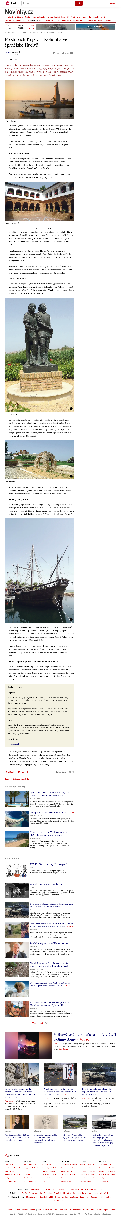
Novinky (8, 52)
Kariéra (33, 1210)
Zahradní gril (97, 1193)
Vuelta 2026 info (30, 1164)
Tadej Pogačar (29, 1174)
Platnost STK (103, 1181)
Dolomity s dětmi (86, 1181)
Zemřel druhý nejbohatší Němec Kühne (49, 943)
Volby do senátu (11, 1178)
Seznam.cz (113, 3)
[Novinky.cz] (19, 12)
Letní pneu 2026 (105, 1164)
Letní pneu (74, 1197)
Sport (64, 20)
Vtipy (31, 867)
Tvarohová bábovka (68, 1174)
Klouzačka (67, 1193)
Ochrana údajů (75, 1210)
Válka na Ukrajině (53, 17)
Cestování (34, 20)
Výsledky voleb (10, 1171)
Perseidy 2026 (61, 1189)
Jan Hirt (27, 1171)
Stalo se (20, 17)
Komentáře (65, 17)
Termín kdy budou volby (14, 1174)
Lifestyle (96, 17)
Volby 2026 (9, 1164)
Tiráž (39, 1210)
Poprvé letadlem (86, 1168)
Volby (34, 17)
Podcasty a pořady (53, 20)
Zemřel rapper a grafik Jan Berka (46, 884)
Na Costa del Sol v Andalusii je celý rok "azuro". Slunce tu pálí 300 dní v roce (49, 794)
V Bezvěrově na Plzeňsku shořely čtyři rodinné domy (85, 1037)
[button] (39, 99)
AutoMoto (20, 20)
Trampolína (48, 1193)
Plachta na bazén (35, 1193)
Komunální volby (11, 1181)
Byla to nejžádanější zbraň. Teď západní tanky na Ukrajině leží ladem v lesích (52, 905)
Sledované (110, 20)
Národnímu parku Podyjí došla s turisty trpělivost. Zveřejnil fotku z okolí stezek (49, 964)
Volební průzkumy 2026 (14, 1168)
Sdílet (67, 53)
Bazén (24, 1193)
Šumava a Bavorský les (88, 1171)
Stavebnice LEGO (46, 1197)
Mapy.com (35, 1189)
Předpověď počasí (47, 1189)
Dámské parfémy (61, 1197)
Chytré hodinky (106, 1197)
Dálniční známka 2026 (107, 1168)
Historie (42, 20)
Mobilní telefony (32, 1197)
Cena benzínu (74, 1189)
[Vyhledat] (79, 3)
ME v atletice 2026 (49, 1174)
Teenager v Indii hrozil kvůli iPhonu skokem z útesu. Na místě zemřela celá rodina (51, 925)
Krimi (73, 17)
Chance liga (46, 1164)
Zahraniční (41, 17)
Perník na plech (67, 1181)
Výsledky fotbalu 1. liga (51, 1168)
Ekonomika (87, 17)
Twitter (17, 1210)
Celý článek (63, 1049)
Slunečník (57, 1193)
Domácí (27, 17)
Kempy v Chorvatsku (87, 1164)
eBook (58, 53)
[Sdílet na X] (73, 772)
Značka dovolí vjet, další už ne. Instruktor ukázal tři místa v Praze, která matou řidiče (60, 1091)
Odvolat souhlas (89, 1210)
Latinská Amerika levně (88, 1178)
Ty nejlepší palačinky (69, 1164)
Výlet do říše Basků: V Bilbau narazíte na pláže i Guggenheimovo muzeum (50, 833)
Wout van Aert (29, 1178)
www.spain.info (14, 743)
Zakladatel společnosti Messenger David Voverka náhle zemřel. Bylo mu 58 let (49, 1004)
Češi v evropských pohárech (91, 1189)
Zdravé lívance (66, 1171)
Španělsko (25, 779)
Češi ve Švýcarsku (87, 1174)
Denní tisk (101, 20)
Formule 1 (46, 1178)
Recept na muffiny (68, 1168)
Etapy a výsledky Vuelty (32, 1168)
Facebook (9, 1210)
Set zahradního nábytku (82, 1193)
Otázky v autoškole (106, 1178)
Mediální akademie (50, 1210)
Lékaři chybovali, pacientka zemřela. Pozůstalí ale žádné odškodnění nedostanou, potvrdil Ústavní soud (20, 1093)
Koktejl (102, 17)
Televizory (95, 1197)
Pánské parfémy (60, 1201)
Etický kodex (63, 1210)
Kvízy (69, 20)
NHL (44, 1181)
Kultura (78, 17)
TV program (91, 20)
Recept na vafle (67, 1178)
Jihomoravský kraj (36, 969)
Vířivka (106, 1193)
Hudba (32, 887)
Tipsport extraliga (48, 1171)
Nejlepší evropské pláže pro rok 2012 (48, 812)
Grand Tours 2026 (30, 1181)
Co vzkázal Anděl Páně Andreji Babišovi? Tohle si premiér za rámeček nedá (50, 984)
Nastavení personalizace (106, 1210)
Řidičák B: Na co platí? (107, 1174)
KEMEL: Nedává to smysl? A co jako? (48, 864)
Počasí (82, 20)
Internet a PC (10, 20)
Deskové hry (84, 1197)
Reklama (25, 1210)
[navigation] (3, 3)
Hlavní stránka (10, 17)
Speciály (76, 20)
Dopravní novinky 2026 (107, 1171)
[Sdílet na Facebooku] (70, 772)
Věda (27, 20)
